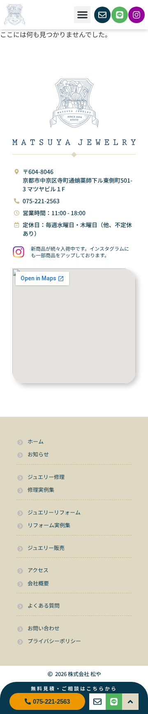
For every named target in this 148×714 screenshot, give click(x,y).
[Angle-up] (130, 701)
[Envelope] (102, 15)
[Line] (119, 15)
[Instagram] (136, 15)
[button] (82, 14)
